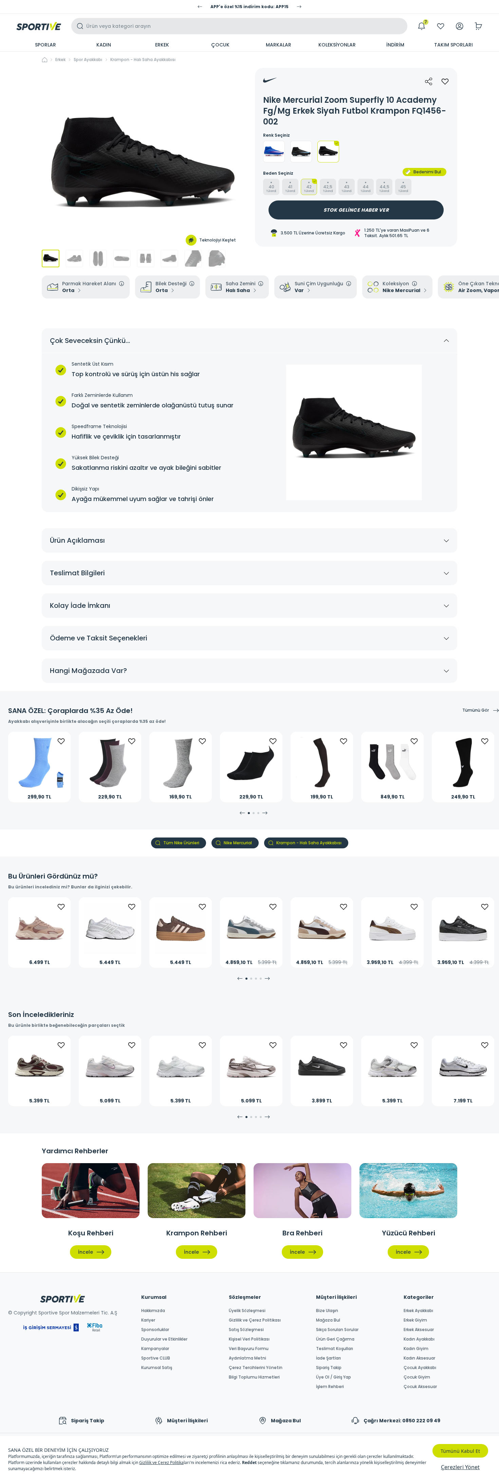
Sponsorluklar (155, 1329)
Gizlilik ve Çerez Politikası (255, 1320)
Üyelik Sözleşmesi (247, 1310)
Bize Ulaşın (327, 1310)
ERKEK (162, 44)
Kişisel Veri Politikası (249, 1339)
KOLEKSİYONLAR (337, 44)
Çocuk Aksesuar (420, 1386)
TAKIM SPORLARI (453, 44)
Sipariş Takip (328, 1367)
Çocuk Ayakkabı (420, 1367)
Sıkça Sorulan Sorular (337, 1329)
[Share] (429, 81)
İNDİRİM (395, 44)
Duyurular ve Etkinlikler (164, 1339)
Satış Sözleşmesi (246, 1329)
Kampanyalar (155, 1348)
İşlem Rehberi (330, 1386)
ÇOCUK (220, 44)
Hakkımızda (153, 1310)
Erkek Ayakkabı (418, 1310)
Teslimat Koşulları (334, 1348)
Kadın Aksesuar (419, 1358)
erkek (60, 59)
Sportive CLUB (155, 1358)
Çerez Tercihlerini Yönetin (255, 1367)
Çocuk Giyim (417, 1377)
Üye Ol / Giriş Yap (333, 1377)
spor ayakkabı (88, 59)
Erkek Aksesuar (419, 1329)
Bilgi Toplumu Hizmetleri (254, 1377)
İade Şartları (328, 1358)
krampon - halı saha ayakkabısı (142, 59)
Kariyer (148, 1320)
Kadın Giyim (416, 1348)
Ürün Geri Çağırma (335, 1339)
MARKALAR (278, 44)
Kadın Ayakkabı (419, 1339)
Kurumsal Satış (156, 1367)
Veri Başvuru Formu (249, 1348)
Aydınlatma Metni (247, 1358)
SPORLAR (45, 44)
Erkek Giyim (415, 1320)
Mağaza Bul (328, 1320)
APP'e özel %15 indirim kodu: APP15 (249, 7)
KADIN (103, 44)
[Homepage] (38, 26)
